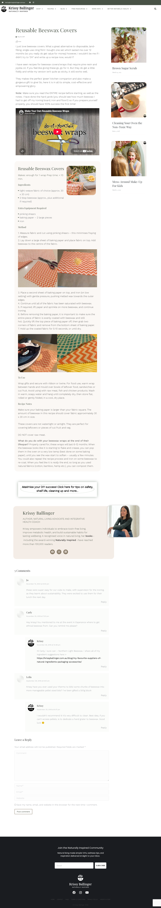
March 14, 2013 (116, 72)
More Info (96, 9)
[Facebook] (30, 2)
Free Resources (78, 9)
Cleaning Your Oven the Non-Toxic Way (127, 125)
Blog (63, 9)
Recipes (50, 9)
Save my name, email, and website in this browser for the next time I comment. (57, 804)
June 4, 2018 (116, 131)
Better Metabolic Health (118, 9)
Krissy (40, 641)
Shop (38, 9)
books (89, 536)
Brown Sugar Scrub (124, 68)
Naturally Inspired (66, 540)
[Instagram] (33, 2)
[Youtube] (87, 892)
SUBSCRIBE (100, 865)
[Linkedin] (65, 551)
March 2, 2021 (116, 190)
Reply (104, 602)
